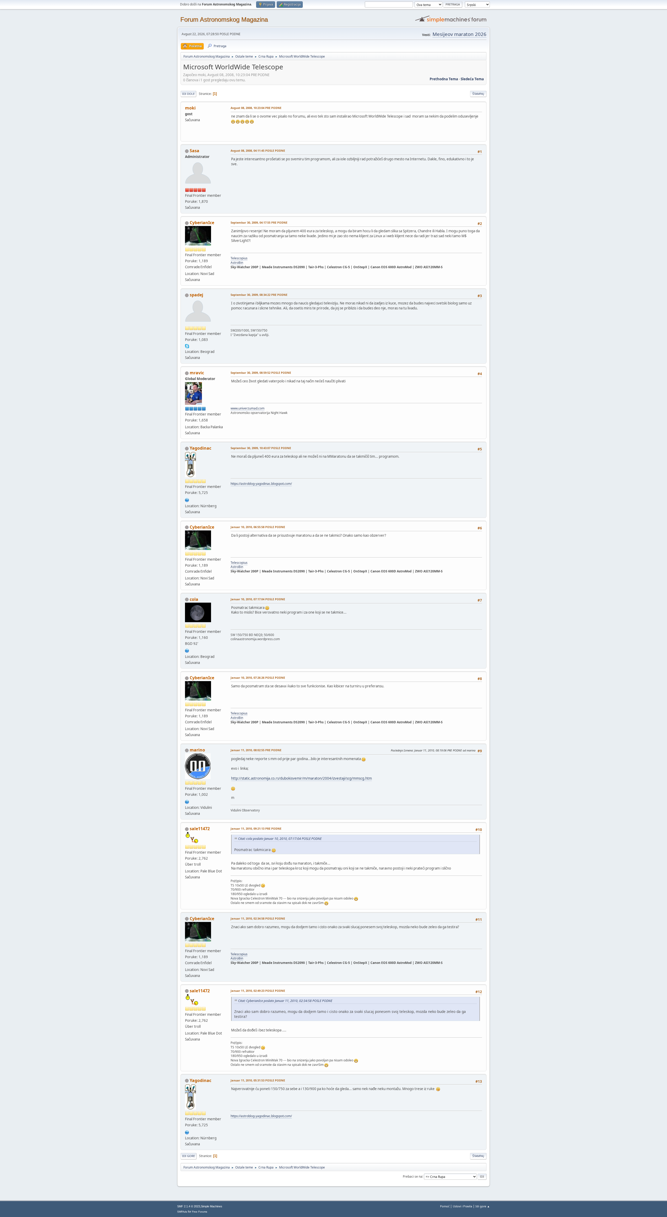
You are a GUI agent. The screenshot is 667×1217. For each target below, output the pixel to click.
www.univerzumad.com (247, 408)
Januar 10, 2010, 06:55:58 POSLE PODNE (258, 527)
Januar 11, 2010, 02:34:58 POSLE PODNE (258, 918)
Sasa (194, 151)
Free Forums (199, 1211)
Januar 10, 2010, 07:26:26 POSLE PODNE (258, 678)
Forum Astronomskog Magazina (224, 19)
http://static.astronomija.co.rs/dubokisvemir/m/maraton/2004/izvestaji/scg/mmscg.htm (301, 778)
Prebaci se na (412, 1176)
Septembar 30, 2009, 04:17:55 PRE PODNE (259, 222)
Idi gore (188, 1156)
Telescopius (239, 258)
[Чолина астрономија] (187, 650)
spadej (196, 295)
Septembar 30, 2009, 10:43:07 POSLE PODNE (261, 448)
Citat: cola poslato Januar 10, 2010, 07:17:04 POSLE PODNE (280, 838)
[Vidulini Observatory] (187, 801)
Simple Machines (211, 1206)
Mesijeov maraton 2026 (459, 34)
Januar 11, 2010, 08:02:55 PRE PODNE (256, 750)
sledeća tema (472, 79)
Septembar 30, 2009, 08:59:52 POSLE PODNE (261, 373)
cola (194, 599)
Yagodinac (200, 448)
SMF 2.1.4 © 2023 (188, 1206)
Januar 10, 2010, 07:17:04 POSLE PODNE (258, 599)
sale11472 (200, 828)
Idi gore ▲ (482, 1206)
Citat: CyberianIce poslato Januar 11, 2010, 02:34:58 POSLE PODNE (285, 1001)
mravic (197, 373)
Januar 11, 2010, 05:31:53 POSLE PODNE (258, 1080)
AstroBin (237, 262)
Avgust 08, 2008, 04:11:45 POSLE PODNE (258, 150)
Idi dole (188, 94)
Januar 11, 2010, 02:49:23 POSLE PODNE (258, 991)
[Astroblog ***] (187, 499)
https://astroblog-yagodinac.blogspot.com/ (261, 483)
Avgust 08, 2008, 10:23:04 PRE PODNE (256, 108)
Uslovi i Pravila (462, 1206)
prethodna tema (444, 79)
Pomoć (444, 1206)
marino (197, 750)
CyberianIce (202, 222)
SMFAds (182, 1211)
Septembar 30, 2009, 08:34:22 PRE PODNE (259, 295)
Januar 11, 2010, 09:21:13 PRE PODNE (256, 828)
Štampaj (478, 94)
